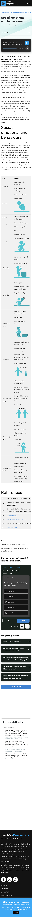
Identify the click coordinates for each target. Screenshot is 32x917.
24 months (11, 613)
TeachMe (10, 2)
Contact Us (4, 889)
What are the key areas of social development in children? (13, 649)
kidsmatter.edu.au (12, 527)
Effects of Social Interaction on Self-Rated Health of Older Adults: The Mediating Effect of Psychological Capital (16, 755)
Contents (5, 33)
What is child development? (11, 642)
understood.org (12, 515)
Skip (8, 621)
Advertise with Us (6, 895)
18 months (11, 607)
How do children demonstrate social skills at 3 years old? (14, 667)
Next (23, 621)
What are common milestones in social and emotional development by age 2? (15, 658)
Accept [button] (16, 912)
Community (5, 12)
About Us (4, 885)
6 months (11, 591)
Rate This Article (16, 687)
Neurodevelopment (19, 12)
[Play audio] (27, 43)
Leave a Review (6, 892)
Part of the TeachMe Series (11, 838)
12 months (11, 602)
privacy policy (22, 909)
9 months (10, 597)
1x (27, 48)
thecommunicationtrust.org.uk (16, 519)
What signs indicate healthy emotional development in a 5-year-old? (15, 677)
